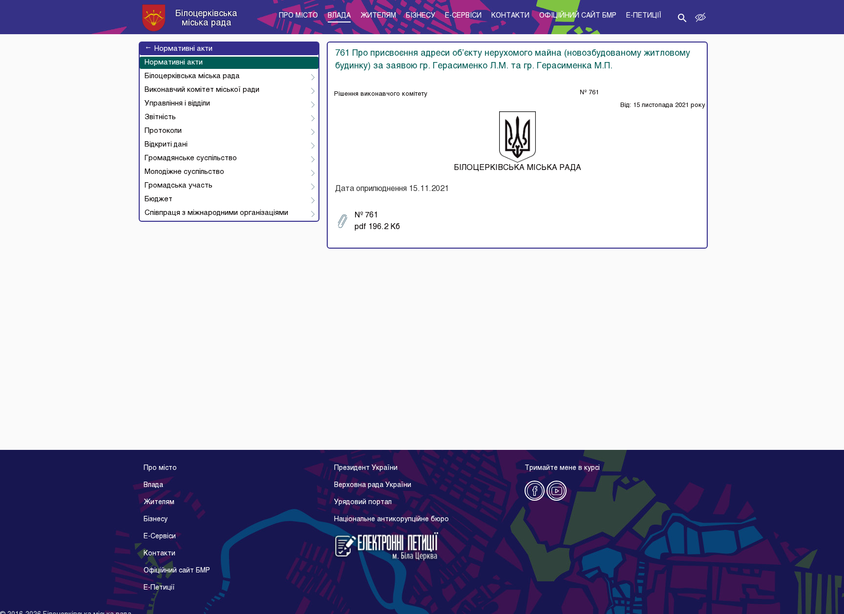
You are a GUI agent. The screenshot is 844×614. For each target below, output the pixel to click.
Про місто (160, 468)
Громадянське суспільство (191, 158)
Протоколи (163, 130)
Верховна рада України (372, 485)
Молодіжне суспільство (184, 172)
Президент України (366, 468)
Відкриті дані (166, 144)
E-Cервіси (160, 536)
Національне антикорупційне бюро (391, 519)
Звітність (160, 117)
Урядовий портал (363, 502)
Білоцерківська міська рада (192, 76)
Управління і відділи (177, 103)
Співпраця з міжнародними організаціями (216, 213)
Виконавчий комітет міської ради (202, 89)
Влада (153, 485)
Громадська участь (178, 185)
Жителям (159, 502)
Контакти (159, 553)
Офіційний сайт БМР (177, 571)
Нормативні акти (178, 49)
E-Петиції (159, 588)
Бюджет (158, 199)
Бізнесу (156, 519)
